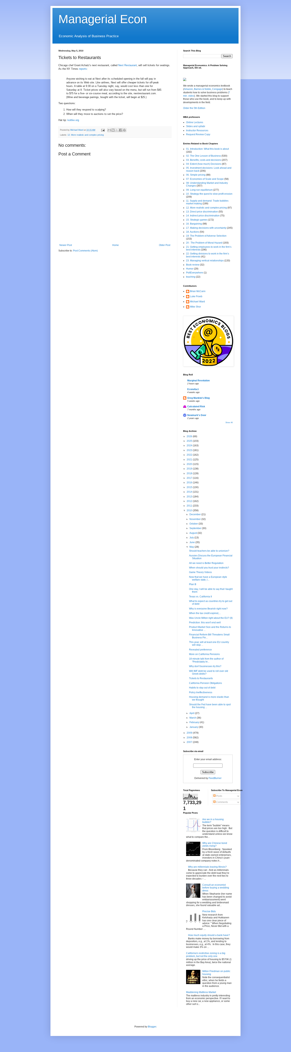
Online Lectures (194, 122)
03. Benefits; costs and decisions (203, 160)
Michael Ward (197, 301)
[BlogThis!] (113, 130)
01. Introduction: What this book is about (207, 149)
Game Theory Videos (200, 572)
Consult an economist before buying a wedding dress (215, 887)
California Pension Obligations (205, 683)
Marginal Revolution (198, 380)
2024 (190, 445)
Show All (229, 423)
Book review (192, 264)
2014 (190, 491)
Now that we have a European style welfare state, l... (208, 578)
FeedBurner (215, 778)
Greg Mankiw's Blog (198, 398)
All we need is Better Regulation (206, 563)
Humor (189, 268)
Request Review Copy (198, 134)
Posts (219, 796)
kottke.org (73, 120)
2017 (190, 478)
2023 (190, 450)
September (195, 528)
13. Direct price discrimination (202, 211)
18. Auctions (192, 231)
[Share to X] (117, 130)
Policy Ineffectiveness (200, 692)
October (194, 523)
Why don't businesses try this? (205, 666)
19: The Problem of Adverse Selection (206, 235)
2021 (190, 459)
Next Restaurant (127, 65)
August (193, 533)
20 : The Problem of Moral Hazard (204, 242)
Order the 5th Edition (194, 108)
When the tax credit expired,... (205, 613)
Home (115, 245)
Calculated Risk (196, 406)
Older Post (164, 245)
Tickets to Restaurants (201, 678)
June (192, 542)
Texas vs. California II (200, 596)
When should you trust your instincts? (209, 567)
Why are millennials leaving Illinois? (207, 866)
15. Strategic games (196, 219)
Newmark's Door (196, 415)
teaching (190, 276)
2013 (190, 496)
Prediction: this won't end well (205, 622)
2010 (190, 510)
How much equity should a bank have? (209, 935)
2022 (190, 454)
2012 (190, 501)
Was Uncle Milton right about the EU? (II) (211, 618)
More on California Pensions (204, 654)
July (191, 537)
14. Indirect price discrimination (203, 215)
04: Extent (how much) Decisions (203, 164)
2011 (190, 505)
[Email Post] (102, 130)
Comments (222, 802)
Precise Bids (209, 911)
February (194, 722)
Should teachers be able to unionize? (209, 550)
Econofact (193, 389)
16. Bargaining (194, 223)
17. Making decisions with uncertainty (206, 228)
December (195, 514)
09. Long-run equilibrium (199, 190)
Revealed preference (200, 649)
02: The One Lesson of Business (203, 155)
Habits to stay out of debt (202, 687)
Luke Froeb (196, 296)
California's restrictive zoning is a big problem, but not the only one (205, 954)
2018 (190, 473)
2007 (190, 742)
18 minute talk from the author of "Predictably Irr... (206, 660)
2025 (190, 441)
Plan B (192, 584)
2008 (190, 737)
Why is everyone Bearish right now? (208, 608)
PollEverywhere (194, 272)
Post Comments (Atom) (85, 250)
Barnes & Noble (202, 89)
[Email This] (109, 130)
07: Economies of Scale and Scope (205, 179)
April (192, 713)
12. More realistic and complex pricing (86, 135)
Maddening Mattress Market (201, 992)
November (195, 519)
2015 (190, 487)
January (194, 727)
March (193, 717)
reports (83, 68)
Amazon (188, 89)
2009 (190, 732)
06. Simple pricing (195, 174)
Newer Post (65, 245)
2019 (190, 468)
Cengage (217, 89)
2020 (190, 464)
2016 (190, 482)
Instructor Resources (197, 130)
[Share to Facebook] (121, 130)
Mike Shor (195, 306)
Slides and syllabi (195, 126)
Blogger (152, 1026)
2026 (190, 436)
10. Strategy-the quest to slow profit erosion (209, 193)
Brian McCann (197, 291)
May (192, 547)
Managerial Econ (102, 19)
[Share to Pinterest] (124, 130)
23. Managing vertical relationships (205, 260)
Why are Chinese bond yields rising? (214, 844)
